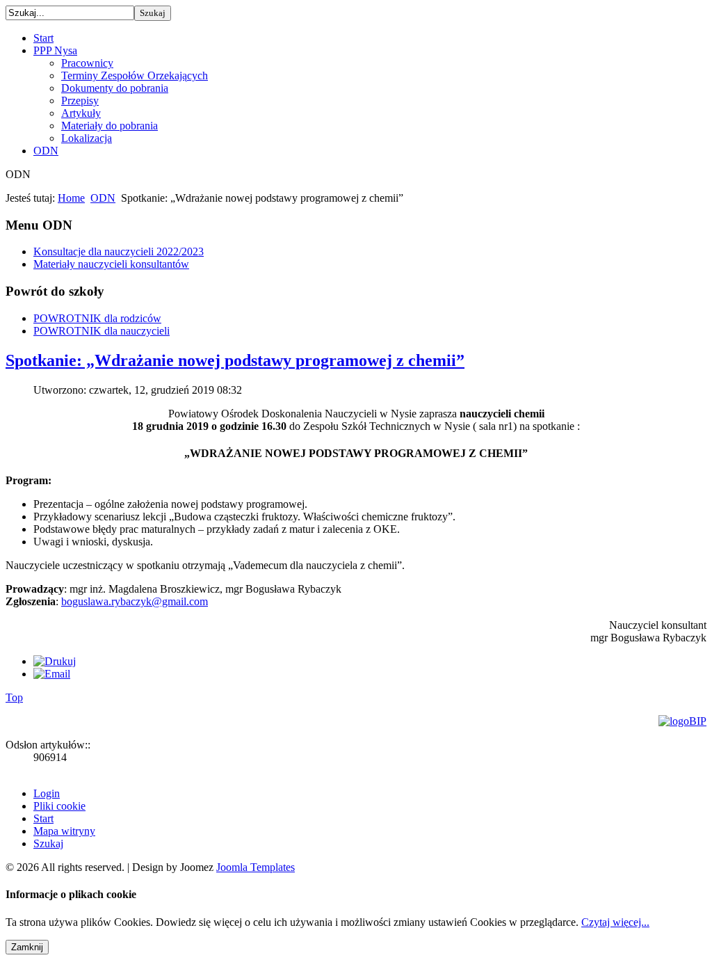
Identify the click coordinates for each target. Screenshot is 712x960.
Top (14, 697)
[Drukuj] (54, 661)
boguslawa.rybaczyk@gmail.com (134, 601)
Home (71, 198)
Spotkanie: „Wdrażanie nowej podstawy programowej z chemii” (235, 360)
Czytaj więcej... (615, 922)
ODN (102, 198)
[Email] (51, 674)
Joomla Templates (255, 867)
